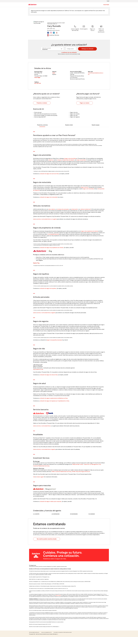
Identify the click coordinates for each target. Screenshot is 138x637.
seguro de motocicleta (88, 188)
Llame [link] (34, 219)
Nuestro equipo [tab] (95, 125)
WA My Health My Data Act (34, 632)
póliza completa (58, 595)
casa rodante (51, 209)
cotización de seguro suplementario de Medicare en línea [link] (54, 398)
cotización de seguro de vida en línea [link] (49, 374)
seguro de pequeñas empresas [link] (54, 340)
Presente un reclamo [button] (42, 103)
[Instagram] (51, 33)
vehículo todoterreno (85, 209)
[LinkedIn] (54, 33)
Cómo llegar (37, 77)
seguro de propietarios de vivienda (89, 231)
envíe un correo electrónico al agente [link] (46, 312)
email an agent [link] (40, 476)
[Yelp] (57, 33)
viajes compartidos (81, 160)
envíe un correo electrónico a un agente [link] (47, 219)
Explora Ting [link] (36, 263)
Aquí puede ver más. (38, 369)
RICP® (51, 28)
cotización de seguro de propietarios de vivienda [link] (51, 247)
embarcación (74, 209)
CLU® (54, 28)
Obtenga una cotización (87, 48)
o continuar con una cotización (69, 52)
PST (80, 71)
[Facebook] (48, 33)
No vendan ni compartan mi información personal (62, 632)
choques (59, 160)
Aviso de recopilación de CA (46, 632)
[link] (83, 30)
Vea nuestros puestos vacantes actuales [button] (46, 539)
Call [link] (34, 476)
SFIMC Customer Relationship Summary (62, 471)
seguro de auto (84, 187)
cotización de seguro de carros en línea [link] (49, 173)
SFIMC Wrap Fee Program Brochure (81, 471)
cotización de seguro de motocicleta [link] (48, 197)
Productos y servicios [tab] (42, 125)
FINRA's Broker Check (77, 464)
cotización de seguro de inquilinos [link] (48, 288)
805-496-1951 (37, 83)
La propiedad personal (53, 234)
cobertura (50, 160)
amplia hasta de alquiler (68, 160)
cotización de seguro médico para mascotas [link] (50, 501)
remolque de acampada (63, 209)
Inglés (53, 72)
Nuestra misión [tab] (69, 125)
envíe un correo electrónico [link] (44, 425)
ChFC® (48, 28)
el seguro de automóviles (70, 158)
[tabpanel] (69, 75)
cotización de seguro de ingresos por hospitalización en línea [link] (54, 400)
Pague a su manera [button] (84, 103)
